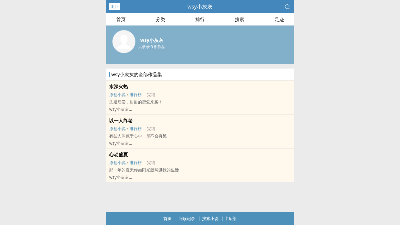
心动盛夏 (118, 154)
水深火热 (118, 86)
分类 (160, 19)
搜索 (239, 19)
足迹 (279, 19)
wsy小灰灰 (200, 6)
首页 (121, 19)
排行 (200, 19)
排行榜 (135, 94)
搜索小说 (210, 218)
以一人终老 (121, 120)
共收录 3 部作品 (152, 46)
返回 (115, 6)
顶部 (232, 218)
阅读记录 (187, 218)
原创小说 (117, 94)
